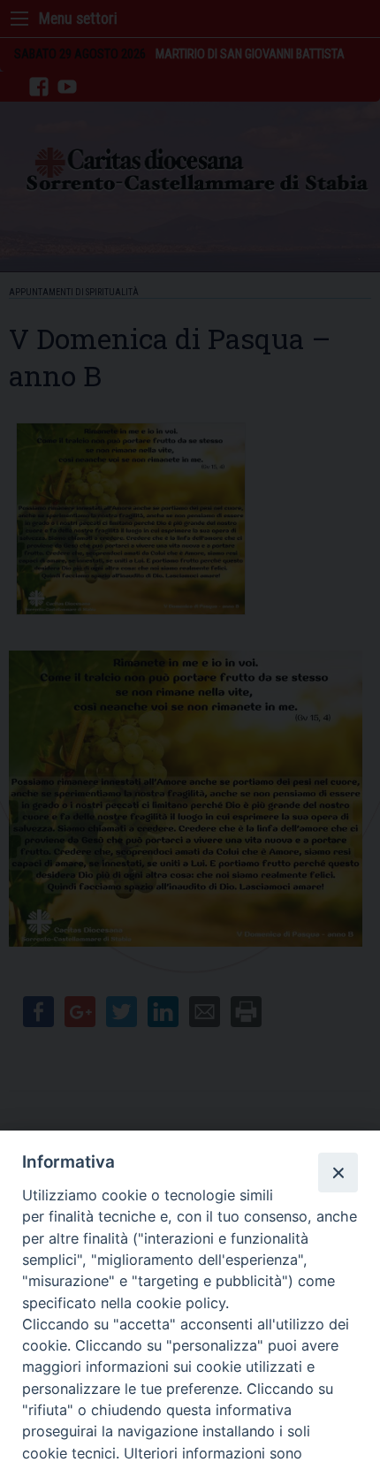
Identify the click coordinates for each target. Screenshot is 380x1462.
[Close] (337, 1172)
